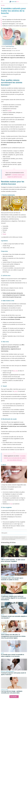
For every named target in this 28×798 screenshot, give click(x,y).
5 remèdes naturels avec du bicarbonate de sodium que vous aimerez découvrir (15, 458)
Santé (2, 558)
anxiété (9, 110)
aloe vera (15, 370)
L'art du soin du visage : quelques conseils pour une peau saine (11, 692)
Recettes (3, 5)
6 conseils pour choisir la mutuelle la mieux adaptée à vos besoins (12, 655)
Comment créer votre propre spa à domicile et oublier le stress (12, 578)
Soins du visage (4, 689)
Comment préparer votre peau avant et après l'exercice (13, 673)
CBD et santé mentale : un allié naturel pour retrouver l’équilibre (13, 560)
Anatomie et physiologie (7, 594)
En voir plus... (14, 696)
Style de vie (4, 633)
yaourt (15, 391)
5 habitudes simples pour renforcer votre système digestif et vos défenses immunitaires (13, 597)
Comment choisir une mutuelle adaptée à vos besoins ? (14, 617)
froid (11, 503)
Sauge (4, 234)
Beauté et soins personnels (7, 576)
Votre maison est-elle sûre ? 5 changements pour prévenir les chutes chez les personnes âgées (13, 636)
